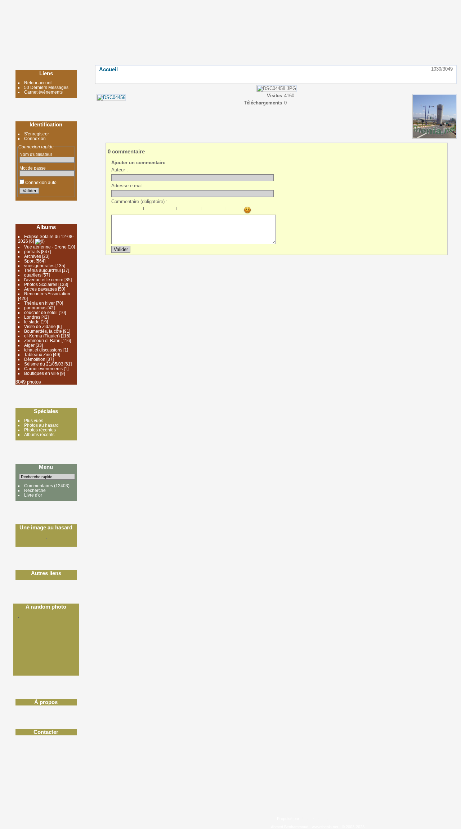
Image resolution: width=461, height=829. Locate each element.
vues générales (39, 265)
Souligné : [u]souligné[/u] (131, 210)
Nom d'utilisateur (35, 154)
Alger (29, 345)
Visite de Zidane (40, 326)
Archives (33, 256)
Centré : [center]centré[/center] (156, 210)
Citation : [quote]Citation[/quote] (172, 210)
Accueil (108, 69)
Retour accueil (38, 82)
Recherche (35, 490)
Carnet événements (43, 92)
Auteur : (119, 169)
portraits (32, 251)
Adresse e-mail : (128, 185)
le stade (32, 321)
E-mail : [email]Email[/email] (221, 210)
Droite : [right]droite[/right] (164, 210)
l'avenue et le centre (43, 279)
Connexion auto (40, 182)
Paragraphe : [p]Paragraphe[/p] (148, 210)
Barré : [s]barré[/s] (139, 210)
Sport (29, 261)
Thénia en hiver (39, 303)
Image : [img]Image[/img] (206, 210)
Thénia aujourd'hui (42, 270)
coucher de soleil (41, 312)
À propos (46, 702)
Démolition (34, 359)
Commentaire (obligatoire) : (139, 201)
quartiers (32, 275)
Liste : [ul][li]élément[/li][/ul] (181, 210)
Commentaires (38, 485)
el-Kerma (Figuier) (42, 335)
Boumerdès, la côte (43, 331)
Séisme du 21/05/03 (43, 364)
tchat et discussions (43, 350)
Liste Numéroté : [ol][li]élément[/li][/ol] (189, 210)
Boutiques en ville (41, 373)
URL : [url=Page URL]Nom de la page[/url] (214, 210)
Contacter (45, 732)
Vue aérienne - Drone (45, 247)
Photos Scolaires (40, 284)
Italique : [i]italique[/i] (123, 210)
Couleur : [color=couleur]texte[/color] (238, 210)
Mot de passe (32, 168)
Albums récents (39, 434)
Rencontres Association (47, 293)
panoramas (35, 307)
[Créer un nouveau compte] (59, 192)
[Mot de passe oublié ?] (67, 192)
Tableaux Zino (38, 354)
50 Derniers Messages (46, 87)
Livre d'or (33, 495)
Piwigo (306, 818)
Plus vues (33, 420)
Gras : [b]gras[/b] (115, 210)
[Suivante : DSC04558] (448, 77)
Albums (46, 227)
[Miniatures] (418, 77)
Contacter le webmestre (336, 818)
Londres (32, 317)
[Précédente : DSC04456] (433, 77)
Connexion (35, 138)
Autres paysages (40, 289)
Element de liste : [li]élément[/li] (197, 210)
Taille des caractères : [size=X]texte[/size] (230, 210)
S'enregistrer (36, 133)
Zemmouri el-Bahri (42, 340)
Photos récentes (40, 429)
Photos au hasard (41, 425)
